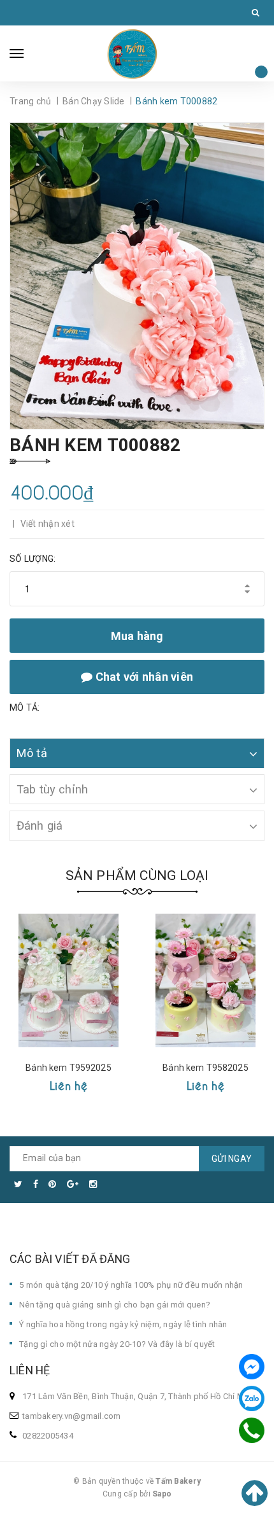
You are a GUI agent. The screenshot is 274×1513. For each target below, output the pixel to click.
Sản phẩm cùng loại (137, 875)
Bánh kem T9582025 (205, 1068)
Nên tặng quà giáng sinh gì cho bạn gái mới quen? (114, 1304)
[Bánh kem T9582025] (205, 980)
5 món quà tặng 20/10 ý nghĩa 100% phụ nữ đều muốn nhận (131, 1285)
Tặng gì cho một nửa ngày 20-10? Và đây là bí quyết (117, 1344)
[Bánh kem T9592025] (68, 980)
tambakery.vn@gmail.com (71, 1416)
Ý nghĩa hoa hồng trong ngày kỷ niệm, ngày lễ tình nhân (123, 1324)
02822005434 (47, 1435)
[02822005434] (251, 1430)
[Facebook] (251, 1366)
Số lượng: (32, 559)
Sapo (161, 1493)
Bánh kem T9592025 (68, 1068)
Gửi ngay (232, 1159)
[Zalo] (251, 1398)
